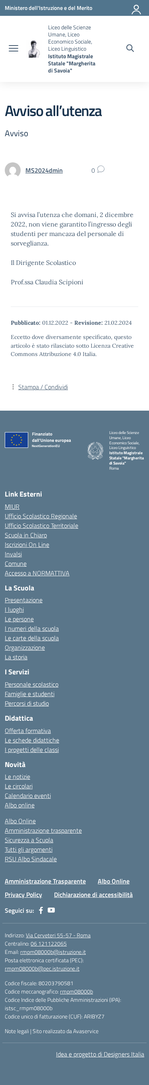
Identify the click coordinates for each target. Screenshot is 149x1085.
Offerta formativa (28, 730)
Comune (16, 563)
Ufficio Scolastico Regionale (41, 516)
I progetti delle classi (32, 749)
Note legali (17, 1031)
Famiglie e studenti (29, 694)
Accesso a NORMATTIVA (37, 573)
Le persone (19, 619)
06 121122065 (49, 943)
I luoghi (14, 609)
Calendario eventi (28, 795)
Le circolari (19, 786)
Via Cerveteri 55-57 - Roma (58, 935)
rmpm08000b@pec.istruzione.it (42, 968)
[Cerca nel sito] (130, 49)
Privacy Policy (23, 894)
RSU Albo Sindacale (31, 859)
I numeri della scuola (32, 628)
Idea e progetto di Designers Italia (100, 1054)
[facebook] (41, 910)
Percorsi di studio (27, 703)
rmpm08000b (76, 991)
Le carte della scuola (32, 638)
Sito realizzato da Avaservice (66, 1031)
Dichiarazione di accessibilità (93, 894)
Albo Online (20, 821)
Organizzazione (25, 647)
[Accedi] (136, 8)
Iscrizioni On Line (27, 544)
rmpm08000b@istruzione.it (53, 952)
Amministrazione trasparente (43, 830)
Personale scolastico (31, 684)
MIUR (12, 506)
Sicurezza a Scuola (29, 840)
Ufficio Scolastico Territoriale (41, 525)
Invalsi (13, 554)
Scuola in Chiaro (26, 535)
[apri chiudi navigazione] (13, 49)
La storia (16, 657)
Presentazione (24, 600)
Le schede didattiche (32, 740)
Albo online (20, 805)
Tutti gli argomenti (28, 849)
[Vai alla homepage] (34, 49)
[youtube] (51, 910)
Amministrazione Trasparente (45, 881)
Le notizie (17, 776)
